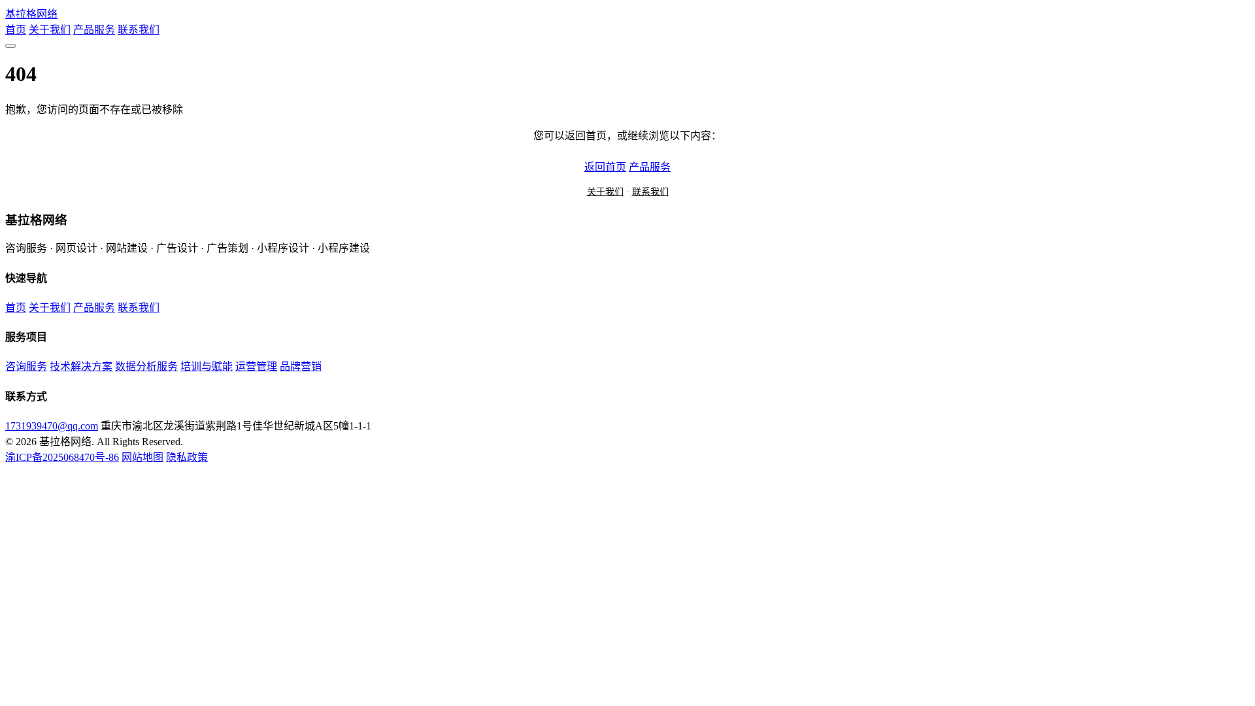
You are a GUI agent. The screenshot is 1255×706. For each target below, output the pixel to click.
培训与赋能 (206, 366)
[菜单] (10, 46)
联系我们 (138, 29)
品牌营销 (301, 366)
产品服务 (94, 29)
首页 (15, 29)
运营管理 (256, 366)
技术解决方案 (81, 366)
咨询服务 (26, 366)
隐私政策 (187, 457)
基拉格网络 (31, 14)
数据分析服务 (146, 366)
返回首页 (605, 167)
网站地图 (142, 457)
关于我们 (50, 29)
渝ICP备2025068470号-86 (62, 457)
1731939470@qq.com (51, 425)
